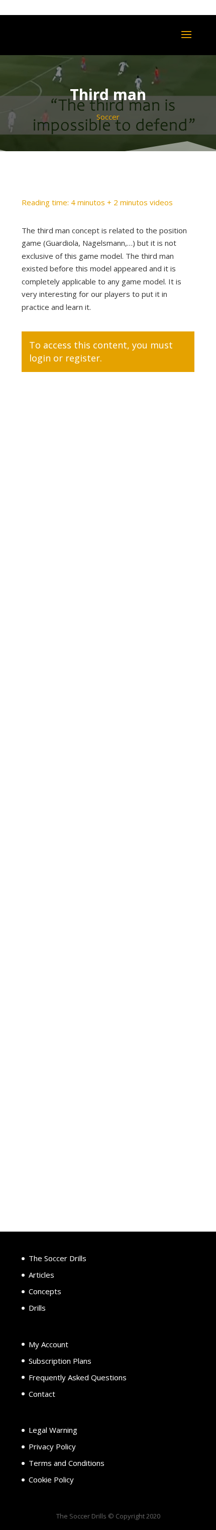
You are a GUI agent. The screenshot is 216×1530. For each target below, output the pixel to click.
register (82, 358)
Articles (41, 1275)
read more (50, 773)
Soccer (108, 117)
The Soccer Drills (57, 1258)
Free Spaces (64, 648)
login (40, 358)
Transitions (63, 942)
